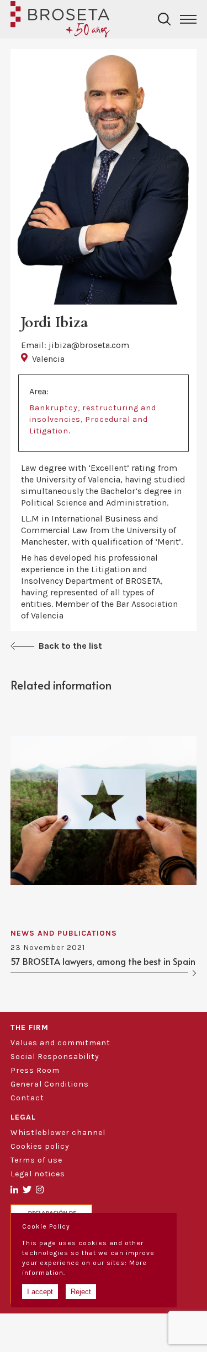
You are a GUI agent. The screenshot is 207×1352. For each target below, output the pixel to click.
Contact (27, 1098)
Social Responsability (54, 1056)
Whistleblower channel (57, 1132)
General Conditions (49, 1084)
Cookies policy (40, 1146)
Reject (81, 1292)
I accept (40, 1292)
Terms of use (36, 1160)
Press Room (35, 1070)
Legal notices (37, 1174)
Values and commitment (60, 1042)
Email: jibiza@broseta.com (75, 345)
